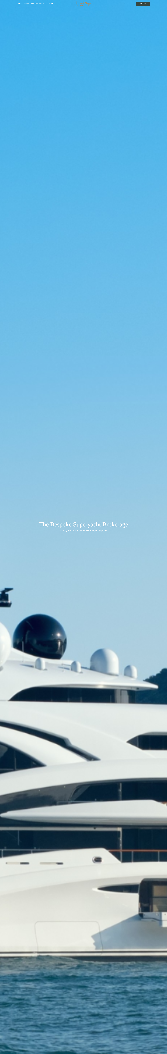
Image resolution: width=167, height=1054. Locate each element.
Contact (49, 4)
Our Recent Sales (37, 4)
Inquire (143, 4)
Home (19, 4)
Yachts (26, 4)
